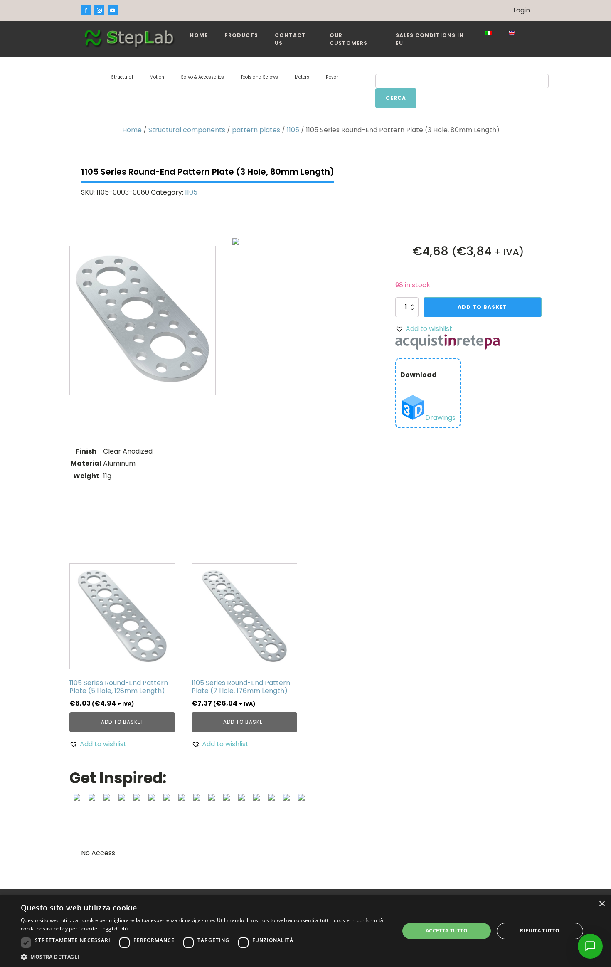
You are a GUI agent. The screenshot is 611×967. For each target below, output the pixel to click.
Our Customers (348, 39)
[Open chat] (590, 946)
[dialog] (305, 931)
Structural (122, 77)
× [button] (602, 904)
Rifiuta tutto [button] (539, 930)
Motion (157, 77)
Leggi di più (114, 928)
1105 (293, 130)
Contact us (290, 39)
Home (199, 35)
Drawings (440, 417)
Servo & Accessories (202, 77)
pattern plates (256, 130)
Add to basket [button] (122, 721)
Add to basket (482, 307)
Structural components (186, 130)
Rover (332, 77)
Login (521, 10)
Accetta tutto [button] (447, 930)
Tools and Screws (259, 77)
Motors (302, 77)
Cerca (396, 97)
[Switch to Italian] (488, 33)
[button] (423, 328)
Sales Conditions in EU (430, 39)
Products (241, 35)
